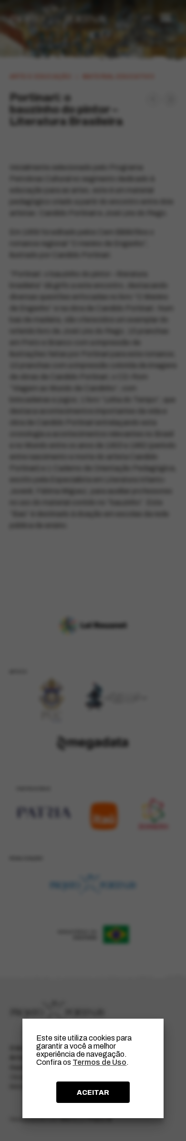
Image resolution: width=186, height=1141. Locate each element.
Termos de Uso (99, 1062)
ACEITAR (93, 1092)
